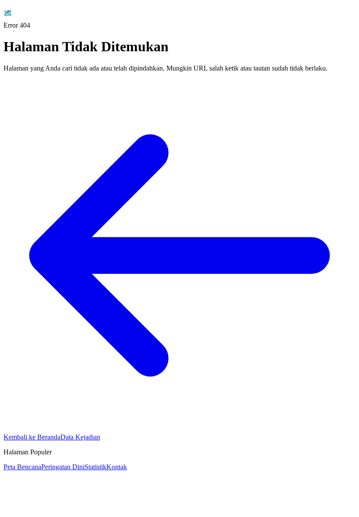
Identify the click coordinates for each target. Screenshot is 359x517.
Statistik (95, 467)
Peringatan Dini (62, 467)
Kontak (116, 467)
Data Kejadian (80, 437)
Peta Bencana (22, 467)
